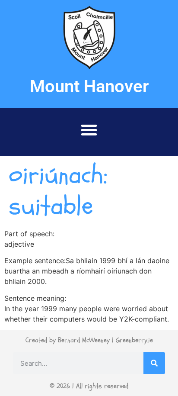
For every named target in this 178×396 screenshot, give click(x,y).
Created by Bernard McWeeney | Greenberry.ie (89, 340)
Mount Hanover (89, 86)
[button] (89, 130)
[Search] (154, 363)
